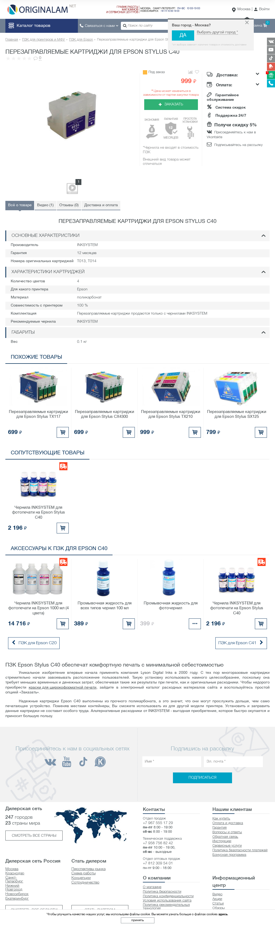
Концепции (81, 878)
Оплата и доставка (227, 823)
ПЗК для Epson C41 (237, 643)
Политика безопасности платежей (239, 850)
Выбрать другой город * (217, 32)
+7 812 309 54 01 (158, 863)
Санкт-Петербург (14, 879)
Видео (217, 894)
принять (137, 920)
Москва (243, 9)
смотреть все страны (34, 836)
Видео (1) (45, 205)
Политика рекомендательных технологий (166, 906)
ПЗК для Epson (81, 39)
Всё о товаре (20, 205)
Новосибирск (16, 894)
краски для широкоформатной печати (62, 687)
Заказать (173, 104)
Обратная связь (225, 836)
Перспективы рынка (88, 869)
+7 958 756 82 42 (158, 843)
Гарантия (219, 827)
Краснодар (14, 873)
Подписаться (202, 777)
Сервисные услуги (227, 845)
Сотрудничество (85, 882)
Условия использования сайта (167, 900)
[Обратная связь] (271, 67)
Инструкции (221, 841)
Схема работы (83, 873)
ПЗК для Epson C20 (38, 643)
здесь (222, 914)
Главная (11, 39)
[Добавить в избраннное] (197, 72)
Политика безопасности (162, 891)
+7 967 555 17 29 (158, 823)
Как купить (221, 818)
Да (183, 35)
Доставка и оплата (101, 205)
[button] (262, 9)
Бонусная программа (229, 854)
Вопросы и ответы (227, 832)
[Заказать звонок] (271, 83)
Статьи (218, 903)
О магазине (152, 887)
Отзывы (69, 205)
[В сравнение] (190, 72)
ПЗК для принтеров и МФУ (43, 39)
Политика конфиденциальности (168, 896)
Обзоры (218, 908)
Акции (217, 898)
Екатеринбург (17, 898)
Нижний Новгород (13, 887)
